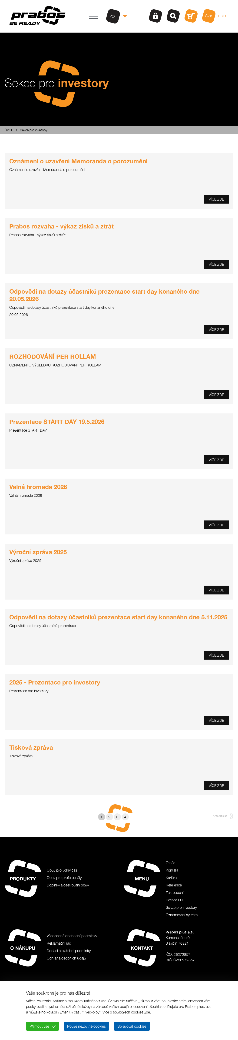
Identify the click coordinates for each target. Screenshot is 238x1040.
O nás (170, 863)
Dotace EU (174, 900)
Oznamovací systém (182, 915)
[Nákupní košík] (191, 16)
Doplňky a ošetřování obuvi (68, 885)
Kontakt (172, 870)
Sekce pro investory (33, 130)
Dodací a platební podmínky (69, 951)
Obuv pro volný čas (62, 870)
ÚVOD (9, 130)
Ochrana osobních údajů (66, 958)
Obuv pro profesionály (64, 878)
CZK (209, 16)
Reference (174, 885)
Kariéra (171, 878)
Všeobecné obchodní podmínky (72, 936)
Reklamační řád (59, 943)
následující (220, 816)
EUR (222, 16)
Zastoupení (175, 892)
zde (147, 1012)
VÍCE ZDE (216, 199)
